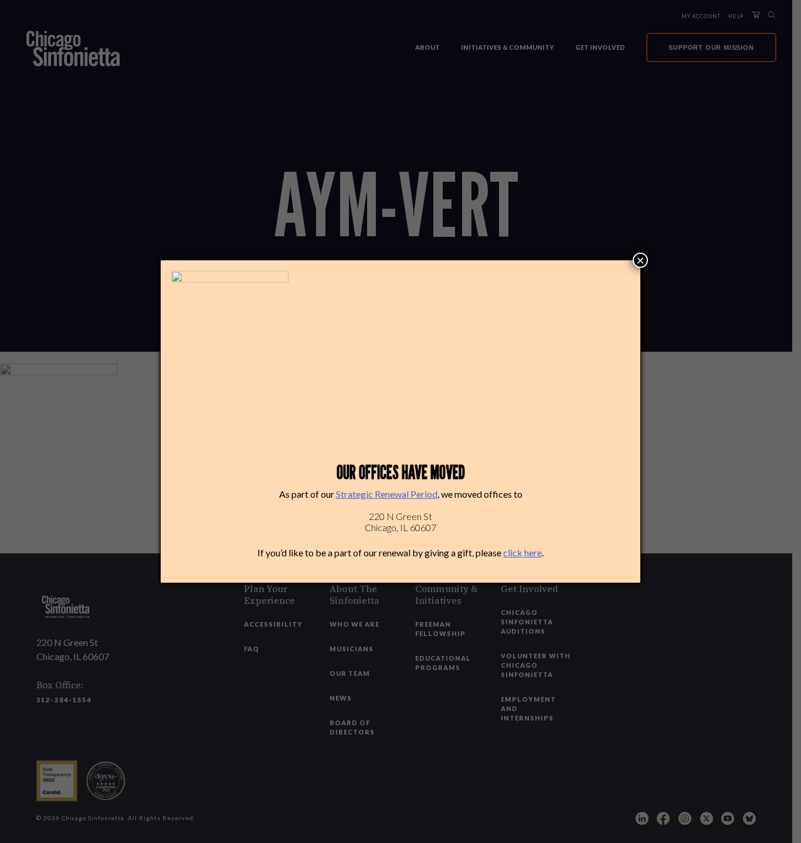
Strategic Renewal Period (386, 493)
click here (522, 552)
